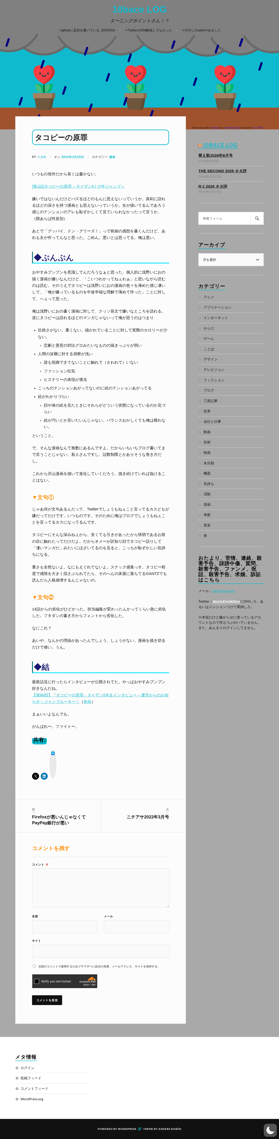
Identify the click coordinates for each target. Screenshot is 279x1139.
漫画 (112, 157)
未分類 (209, 463)
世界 (207, 411)
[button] (270, 1130)
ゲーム (209, 338)
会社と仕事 (212, 421)
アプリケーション (217, 307)
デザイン (211, 359)
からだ (209, 328)
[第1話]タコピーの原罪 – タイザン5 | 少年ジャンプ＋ (78, 186)
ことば (209, 349)
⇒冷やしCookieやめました (201, 30)
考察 (207, 515)
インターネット (216, 318)
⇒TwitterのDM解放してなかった (148, 30)
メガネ (41, 157)
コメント (40, 864)
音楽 (207, 525)
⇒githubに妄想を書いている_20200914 (86, 30)
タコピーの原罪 (61, 137)
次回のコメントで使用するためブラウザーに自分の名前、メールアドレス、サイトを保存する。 (99, 966)
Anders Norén (169, 1129)
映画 (207, 452)
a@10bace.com (223, 591)
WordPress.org (31, 1099)
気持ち (209, 484)
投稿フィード (30, 1078)
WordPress (127, 1129)
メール (108, 916)
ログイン (27, 1068)
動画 (207, 432)
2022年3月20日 (72, 157)
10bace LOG (139, 9)
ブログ (209, 390)
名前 (35, 916)
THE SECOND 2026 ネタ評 (222, 171)
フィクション (214, 380)
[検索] (257, 218)
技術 (207, 442)
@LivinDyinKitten (226, 601)
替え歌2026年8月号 (215, 155)
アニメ (209, 297)
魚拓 (87, 702)
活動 (207, 494)
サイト (36, 940)
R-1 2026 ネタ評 (212, 186)
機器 (207, 473)
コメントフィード (34, 1088)
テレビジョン (214, 369)
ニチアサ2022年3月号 (148, 817)
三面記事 (211, 401)
